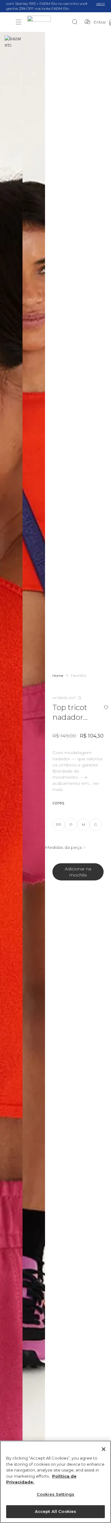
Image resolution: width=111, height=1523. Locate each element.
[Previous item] (10, 777)
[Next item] (35, 777)
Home (57, 675)
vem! (100, 3)
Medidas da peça (63, 847)
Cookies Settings (55, 1494)
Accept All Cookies (55, 1511)
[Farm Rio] (49, 22)
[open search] (76, 22)
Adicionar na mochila (78, 872)
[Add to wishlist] (106, 707)
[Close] (103, 1449)
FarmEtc (79, 675)
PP (58, 824)
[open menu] (18, 22)
